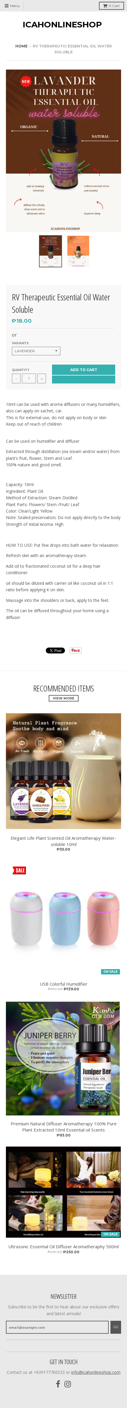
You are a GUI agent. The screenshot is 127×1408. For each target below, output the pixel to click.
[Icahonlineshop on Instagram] (67, 1384)
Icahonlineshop (62, 24)
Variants (20, 343)
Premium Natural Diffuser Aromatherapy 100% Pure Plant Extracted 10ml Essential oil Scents (64, 1127)
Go (115, 1327)
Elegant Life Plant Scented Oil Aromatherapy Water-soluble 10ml (63, 841)
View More (63, 698)
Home (21, 46)
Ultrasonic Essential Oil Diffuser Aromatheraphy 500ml (63, 1246)
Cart (114, 6)
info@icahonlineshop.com (96, 1372)
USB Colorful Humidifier (63, 984)
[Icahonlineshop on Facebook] (58, 1384)
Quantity (20, 370)
